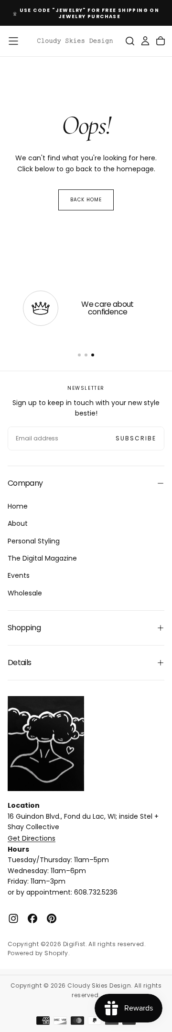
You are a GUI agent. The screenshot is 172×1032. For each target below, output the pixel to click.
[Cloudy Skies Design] (46, 744)
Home (18, 506)
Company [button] (25, 483)
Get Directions (31, 838)
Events (19, 575)
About (18, 523)
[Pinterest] (51, 918)
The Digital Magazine (42, 558)
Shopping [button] (24, 627)
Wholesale (25, 593)
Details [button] (20, 662)
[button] (13, 41)
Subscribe (136, 438)
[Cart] (160, 41)
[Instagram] (13, 918)
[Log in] (145, 41)
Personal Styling (34, 541)
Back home (86, 199)
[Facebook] (32, 918)
